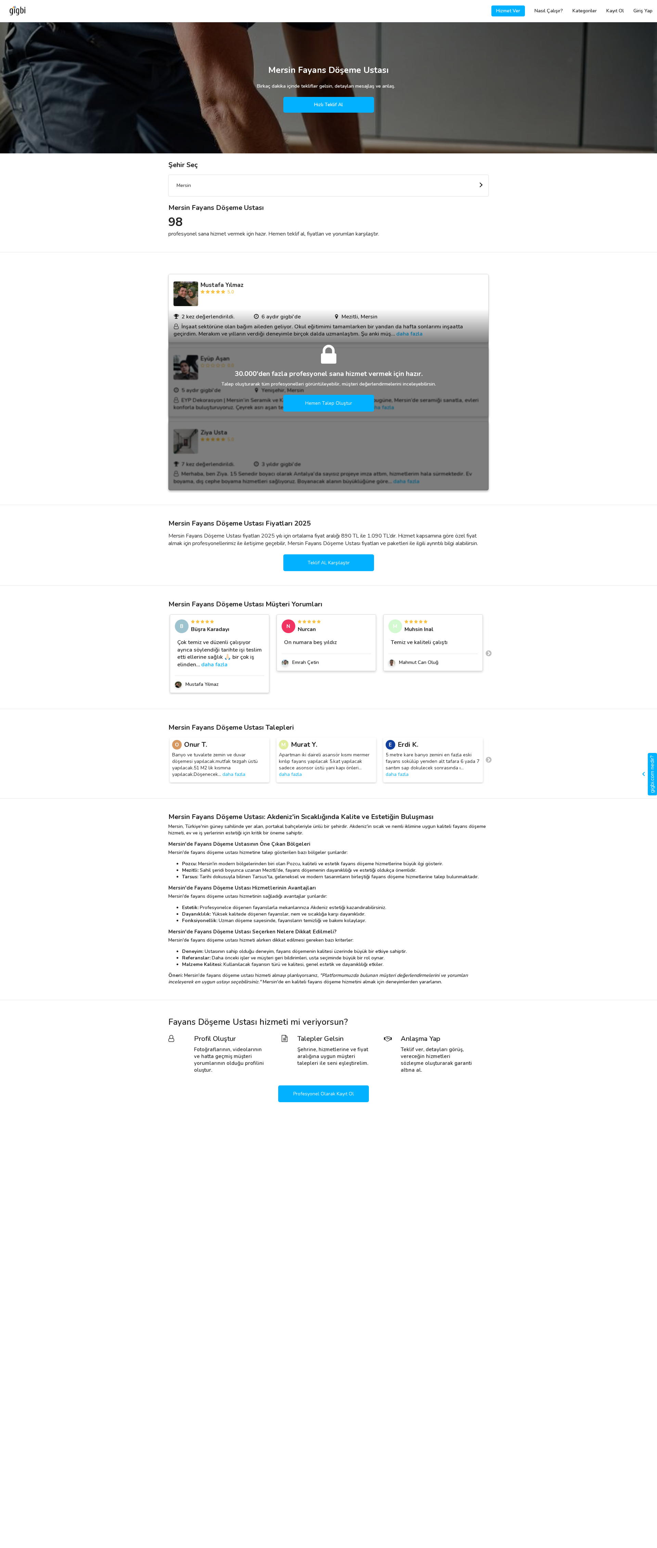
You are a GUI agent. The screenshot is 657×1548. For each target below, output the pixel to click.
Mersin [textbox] (184, 185)
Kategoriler (584, 11)
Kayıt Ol (615, 11)
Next (488, 653)
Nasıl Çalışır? (548, 11)
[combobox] (328, 186)
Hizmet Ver (508, 11)
